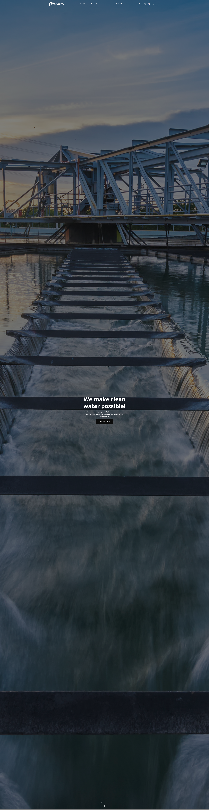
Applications (95, 4)
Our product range (104, 421)
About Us (83, 4)
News (111, 4)
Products (104, 4)
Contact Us (119, 4)
